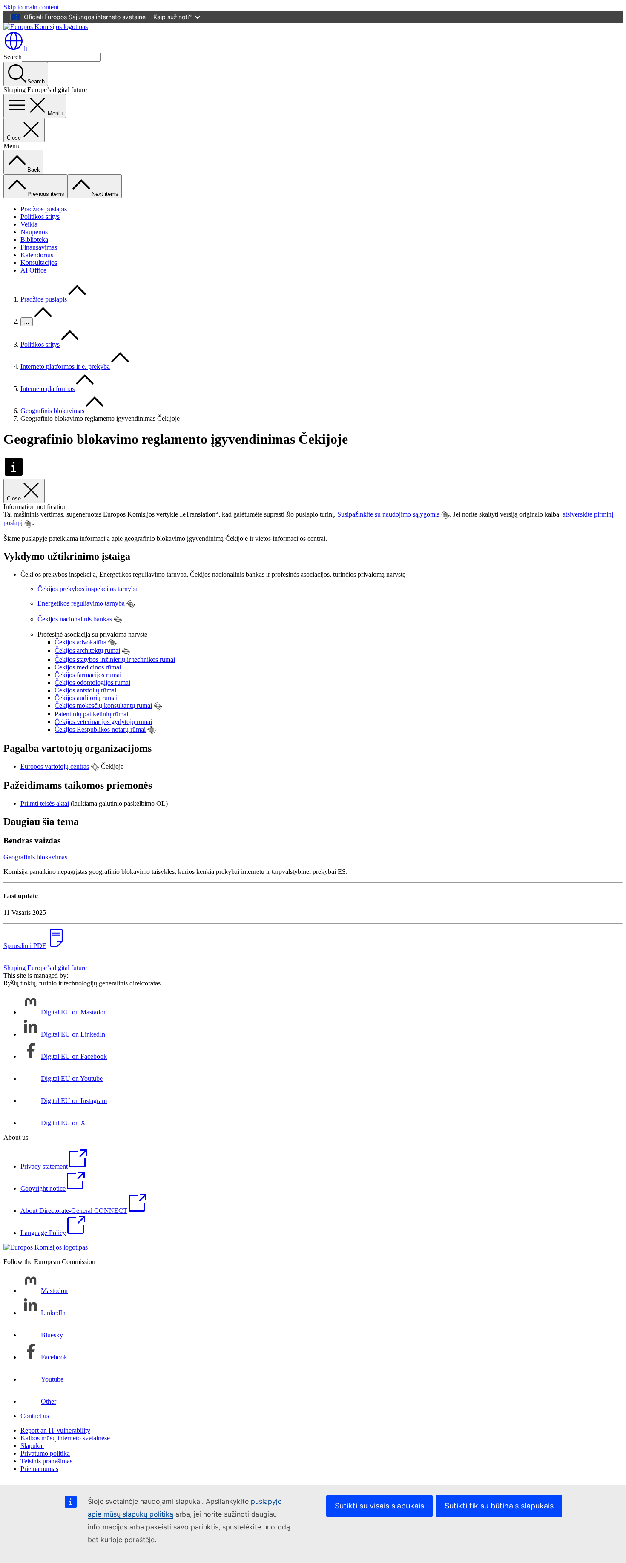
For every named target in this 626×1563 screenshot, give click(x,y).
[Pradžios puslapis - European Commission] (45, 26)
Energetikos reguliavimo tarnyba (81, 603)
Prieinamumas (39, 1468)
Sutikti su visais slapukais (379, 1505)
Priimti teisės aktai (44, 803)
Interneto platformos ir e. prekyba (65, 366)
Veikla (28, 224)
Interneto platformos (47, 388)
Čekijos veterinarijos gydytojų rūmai (103, 721)
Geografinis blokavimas (52, 410)
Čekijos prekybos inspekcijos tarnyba (87, 588)
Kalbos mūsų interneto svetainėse (65, 1438)
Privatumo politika (45, 1453)
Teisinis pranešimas (46, 1461)
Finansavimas (38, 247)
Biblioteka (34, 239)
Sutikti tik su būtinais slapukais (499, 1505)
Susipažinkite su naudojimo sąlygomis (388, 514)
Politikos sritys (40, 216)
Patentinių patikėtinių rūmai (91, 714)
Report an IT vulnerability (55, 1430)
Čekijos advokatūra (80, 642)
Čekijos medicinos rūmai (88, 667)
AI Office (33, 270)
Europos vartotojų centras (54, 766)
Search (12, 56)
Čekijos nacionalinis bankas (74, 619)
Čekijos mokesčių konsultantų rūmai (103, 705)
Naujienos (34, 232)
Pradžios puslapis (43, 209)
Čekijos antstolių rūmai (85, 690)
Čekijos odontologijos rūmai (92, 682)
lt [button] (25, 48)
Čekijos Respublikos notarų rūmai (100, 729)
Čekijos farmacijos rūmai (88, 674)
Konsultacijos (38, 262)
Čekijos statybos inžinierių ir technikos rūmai (115, 659)
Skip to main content (31, 7)
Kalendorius (36, 255)
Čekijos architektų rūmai (87, 650)
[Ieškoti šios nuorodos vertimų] (445, 515)
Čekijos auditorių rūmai (86, 697)
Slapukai (32, 1445)
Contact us (34, 1415)
